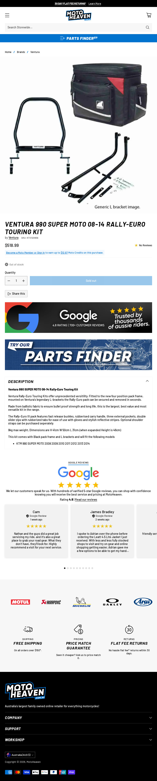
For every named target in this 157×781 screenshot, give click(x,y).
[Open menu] (7, 15)
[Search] (147, 27)
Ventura (34, 52)
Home (8, 52)
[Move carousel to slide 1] (64, 568)
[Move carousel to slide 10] (92, 568)
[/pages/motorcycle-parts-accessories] (78, 354)
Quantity (10, 272)
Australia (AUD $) (21, 754)
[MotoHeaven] (78, 15)
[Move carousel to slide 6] (80, 568)
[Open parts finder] (78, 38)
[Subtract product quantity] (8, 280)
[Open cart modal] (149, 15)
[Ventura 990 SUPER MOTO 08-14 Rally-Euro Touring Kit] (78, 135)
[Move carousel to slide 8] (86, 568)
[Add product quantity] (23, 280)
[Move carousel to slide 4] (74, 568)
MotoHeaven (34, 761)
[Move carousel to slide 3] (71, 568)
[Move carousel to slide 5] (77, 568)
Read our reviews (86, 499)
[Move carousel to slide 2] (67, 568)
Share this (18, 293)
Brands (21, 52)
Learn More (95, 3)
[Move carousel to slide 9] (89, 568)
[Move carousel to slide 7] (83, 568)
